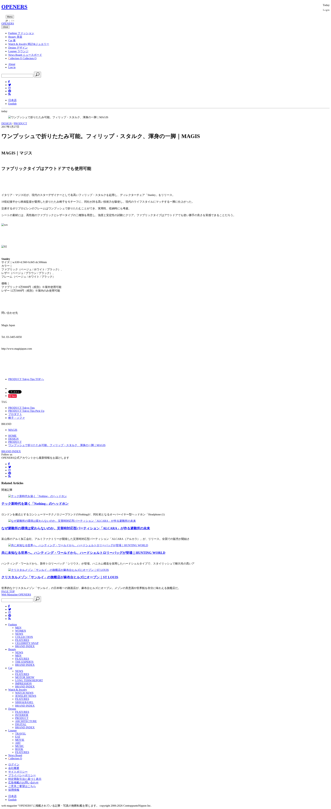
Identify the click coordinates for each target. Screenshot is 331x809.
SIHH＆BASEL (24, 702)
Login (326, 9)
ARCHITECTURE (26, 721)
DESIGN (6, 123)
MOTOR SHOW (24, 677)
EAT (17, 736)
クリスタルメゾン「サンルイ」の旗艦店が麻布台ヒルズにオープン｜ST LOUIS (59, 577)
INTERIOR (21, 715)
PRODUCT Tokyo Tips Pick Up (26, 410)
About (11, 64)
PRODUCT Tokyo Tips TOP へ (26, 379)
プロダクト (15, 414)
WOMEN (20, 630)
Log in (12, 67)
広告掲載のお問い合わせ (23, 782)
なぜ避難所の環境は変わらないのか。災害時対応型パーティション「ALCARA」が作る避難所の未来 (75, 528)
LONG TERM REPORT (29, 680)
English (12, 103)
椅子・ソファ (16, 417)
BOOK (19, 749)
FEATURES (22, 640)
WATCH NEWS (24, 692)
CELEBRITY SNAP (26, 643)
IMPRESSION (23, 683)
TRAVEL (20, 733)
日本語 (12, 100)
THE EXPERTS (24, 661)
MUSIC (19, 746)
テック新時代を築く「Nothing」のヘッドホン (35, 503)
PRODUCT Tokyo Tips (21, 407)
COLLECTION (24, 636)
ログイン (13, 764)
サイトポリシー (18, 771)
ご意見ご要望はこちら (22, 786)
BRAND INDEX (11, 451)
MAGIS (12, 429)
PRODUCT (20, 123)
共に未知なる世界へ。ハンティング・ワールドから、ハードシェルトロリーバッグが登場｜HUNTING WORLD (83, 552)
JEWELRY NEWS (25, 695)
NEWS (19, 633)
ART (18, 742)
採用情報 (13, 789)
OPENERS (14, 7)
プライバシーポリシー (22, 775)
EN (12, 20)
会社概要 (13, 768)
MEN (18, 627)
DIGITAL (20, 724)
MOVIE (19, 739)
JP (7, 20)
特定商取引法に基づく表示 (24, 778)
